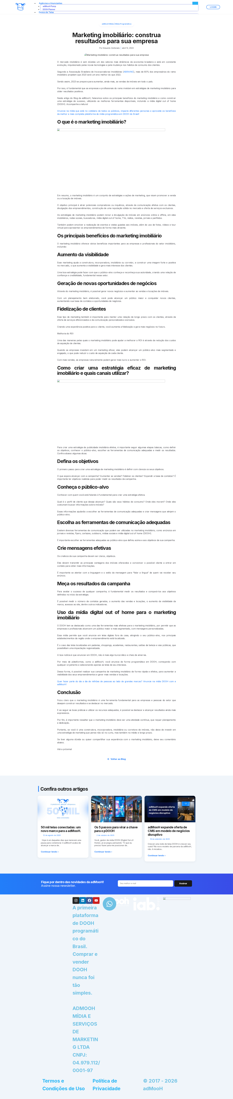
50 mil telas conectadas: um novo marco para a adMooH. (61, 829)
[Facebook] (89, 900)
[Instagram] (76, 900)
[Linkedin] (82, 900)
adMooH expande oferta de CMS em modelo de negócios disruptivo (169, 831)
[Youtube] (96, 900)
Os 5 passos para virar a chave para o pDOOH (116, 829)
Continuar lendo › (50, 851)
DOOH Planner (49, 9)
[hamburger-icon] (195, 3)
